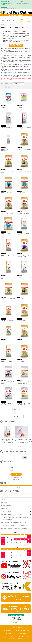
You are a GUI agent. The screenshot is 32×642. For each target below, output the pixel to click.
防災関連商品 (4, 508)
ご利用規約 (8, 633)
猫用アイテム (4, 502)
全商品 (2, 24)
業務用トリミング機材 (6, 505)
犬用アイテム (4, 499)
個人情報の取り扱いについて (22, 630)
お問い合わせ (23, 633)
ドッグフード (15, 24)
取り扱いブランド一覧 (6, 511)
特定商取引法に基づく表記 (9, 630)
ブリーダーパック (8, 24)
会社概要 (10, 627)
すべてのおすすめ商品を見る (25, 446)
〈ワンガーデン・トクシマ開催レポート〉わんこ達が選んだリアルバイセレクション (14, 518)
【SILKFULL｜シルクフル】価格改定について (16, 1)
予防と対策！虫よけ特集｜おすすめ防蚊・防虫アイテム (13, 522)
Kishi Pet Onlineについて (18, 627)
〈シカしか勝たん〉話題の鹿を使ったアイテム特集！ (13, 525)
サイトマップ (16, 633)
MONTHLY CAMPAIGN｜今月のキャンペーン (11, 514)
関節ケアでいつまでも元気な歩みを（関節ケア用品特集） (14, 528)
